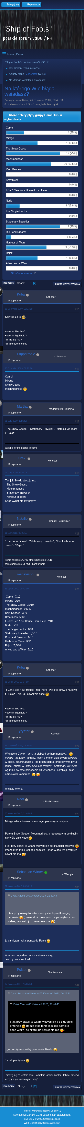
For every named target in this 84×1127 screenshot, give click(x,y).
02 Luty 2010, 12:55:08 (16, 472)
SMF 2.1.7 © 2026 (33, 1119)
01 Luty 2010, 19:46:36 (16, 421)
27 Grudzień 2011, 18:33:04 (18, 745)
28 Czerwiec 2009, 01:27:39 (18, 309)
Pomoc (26, 1111)
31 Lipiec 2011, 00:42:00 (17, 588)
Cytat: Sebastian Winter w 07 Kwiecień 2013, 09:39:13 (41, 993)
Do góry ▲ (56, 1111)
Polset (22, 970)
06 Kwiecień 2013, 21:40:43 (18, 813)
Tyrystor (23, 731)
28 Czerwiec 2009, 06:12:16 (18, 368)
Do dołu (8, 283)
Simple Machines (51, 1119)
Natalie (22, 518)
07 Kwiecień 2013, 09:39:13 (18, 886)
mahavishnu (26, 574)
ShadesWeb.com (51, 1123)
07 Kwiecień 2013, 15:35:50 (18, 984)
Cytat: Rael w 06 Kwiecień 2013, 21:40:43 (34, 895)
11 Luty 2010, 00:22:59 (16, 533)
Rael (20, 799)
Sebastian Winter (30, 872)
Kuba (21, 294)
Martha (22, 406)
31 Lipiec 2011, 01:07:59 (17, 682)
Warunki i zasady (40, 1111)
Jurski (21, 458)
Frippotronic (26, 354)
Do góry (8, 1086)
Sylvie (41, 74)
